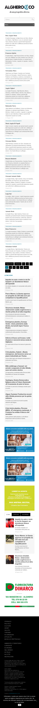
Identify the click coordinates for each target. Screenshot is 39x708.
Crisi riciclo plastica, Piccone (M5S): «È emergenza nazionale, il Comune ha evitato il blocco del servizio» (18, 411)
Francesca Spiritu (11, 53)
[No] (37, 701)
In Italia (7, 652)
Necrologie (9, 656)
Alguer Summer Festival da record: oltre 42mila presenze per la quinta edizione (19, 396)
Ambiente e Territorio (12, 643)
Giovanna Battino (11, 141)
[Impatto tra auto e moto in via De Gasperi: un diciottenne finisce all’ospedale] (10, 527)
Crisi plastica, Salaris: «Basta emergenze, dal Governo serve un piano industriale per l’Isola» (18, 354)
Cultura (7, 626)
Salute (7, 630)
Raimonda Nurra (11, 106)
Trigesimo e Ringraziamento (14, 33)
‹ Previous (18, 263)
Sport (6, 628)
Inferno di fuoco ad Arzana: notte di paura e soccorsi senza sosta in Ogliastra (18, 340)
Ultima (8, 514)
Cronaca (7, 621)
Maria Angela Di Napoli (13, 123)
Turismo (7, 632)
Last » (7, 270)
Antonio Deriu (10, 211)
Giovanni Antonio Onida (13, 176)
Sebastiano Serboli (11, 246)
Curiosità (8, 645)
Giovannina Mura (11, 71)
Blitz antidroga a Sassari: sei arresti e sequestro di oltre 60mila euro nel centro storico (18, 368)
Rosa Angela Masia (11, 35)
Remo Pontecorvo (11, 229)
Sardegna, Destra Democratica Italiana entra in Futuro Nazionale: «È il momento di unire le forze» (18, 382)
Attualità (8, 637)
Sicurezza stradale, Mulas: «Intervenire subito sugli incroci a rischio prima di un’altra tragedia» (18, 310)
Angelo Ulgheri (10, 88)
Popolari (16, 514)
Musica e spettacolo (12, 639)
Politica (7, 623)
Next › (26, 267)
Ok (19, 705)
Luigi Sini (9, 194)
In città (7, 654)
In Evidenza (25, 514)
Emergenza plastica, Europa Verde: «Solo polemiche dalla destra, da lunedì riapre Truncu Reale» (17, 325)
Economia (8, 648)
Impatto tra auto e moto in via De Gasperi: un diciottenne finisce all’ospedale (18, 282)
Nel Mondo (8, 650)
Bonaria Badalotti (11, 159)
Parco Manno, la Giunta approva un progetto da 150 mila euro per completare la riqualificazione (18, 296)
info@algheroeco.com (14, 693)
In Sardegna (9, 634)
